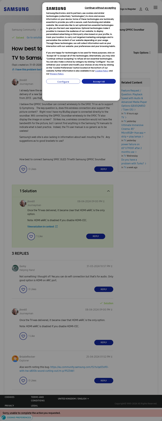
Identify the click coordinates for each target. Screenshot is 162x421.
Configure (63, 82)
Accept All (99, 82)
